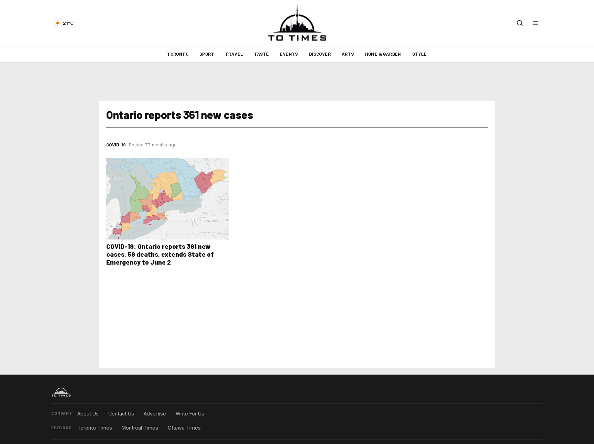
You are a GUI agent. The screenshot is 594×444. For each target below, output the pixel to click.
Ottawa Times (184, 428)
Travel (234, 54)
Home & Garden (383, 54)
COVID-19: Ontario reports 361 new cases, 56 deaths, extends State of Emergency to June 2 (160, 254)
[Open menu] (535, 23)
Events (289, 54)
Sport (206, 54)
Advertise (155, 414)
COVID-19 (115, 144)
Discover (320, 54)
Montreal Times (140, 428)
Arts (348, 54)
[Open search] (520, 23)
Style (419, 54)
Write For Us (190, 414)
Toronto (177, 54)
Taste (261, 54)
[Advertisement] (297, 82)
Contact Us (121, 414)
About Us (88, 414)
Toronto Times (94, 428)
